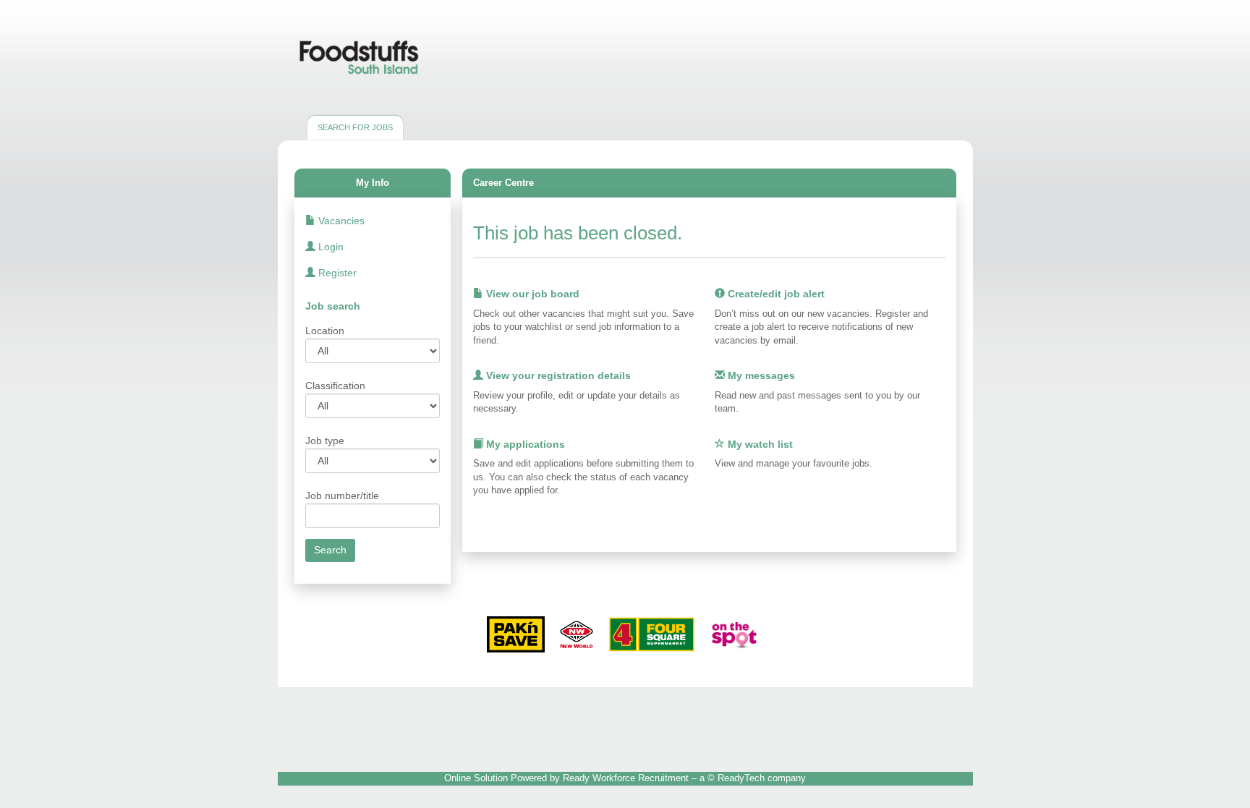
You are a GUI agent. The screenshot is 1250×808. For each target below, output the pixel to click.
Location (324, 330)
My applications (524, 444)
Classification (335, 385)
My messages (760, 375)
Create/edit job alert (775, 293)
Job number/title (342, 495)
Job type (324, 440)
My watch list (759, 444)
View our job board (531, 293)
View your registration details (557, 375)
